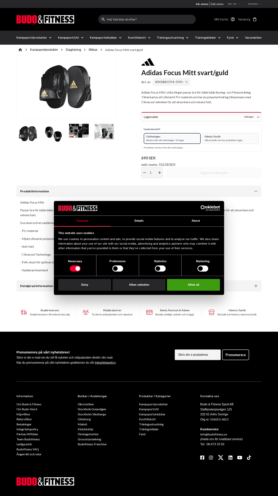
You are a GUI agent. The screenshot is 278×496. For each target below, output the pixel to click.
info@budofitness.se (213, 434)
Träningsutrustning (170, 37)
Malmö (82, 424)
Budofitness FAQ (27, 449)
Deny (84, 284)
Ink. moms (202, 3)
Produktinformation (34, 191)
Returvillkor (24, 419)
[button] (171, 82)
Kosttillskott (137, 37)
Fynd (230, 37)
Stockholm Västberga (92, 414)
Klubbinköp (85, 429)
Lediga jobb (24, 444)
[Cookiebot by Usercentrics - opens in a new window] (203, 208)
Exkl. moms (217, 3)
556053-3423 (219, 419)
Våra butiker (86, 404)
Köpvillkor (23, 414)
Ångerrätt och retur (29, 454)
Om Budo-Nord (26, 409)
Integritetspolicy (105, 362)
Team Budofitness (28, 439)
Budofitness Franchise (92, 444)
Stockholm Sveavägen (92, 409)
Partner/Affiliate (27, 434)
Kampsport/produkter (31, 37)
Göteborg (84, 419)
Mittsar (93, 49)
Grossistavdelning (89, 439)
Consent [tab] (82, 220)
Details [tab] (139, 220)
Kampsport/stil (68, 37)
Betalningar (24, 424)
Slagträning (73, 49)
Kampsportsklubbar (103, 37)
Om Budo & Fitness (28, 404)
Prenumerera (236, 355)
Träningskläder (205, 37)
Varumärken (253, 37)
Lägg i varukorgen (214, 173)
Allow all (193, 284)
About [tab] (196, 220)
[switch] (117, 269)
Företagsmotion (88, 434)
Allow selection (139, 284)
